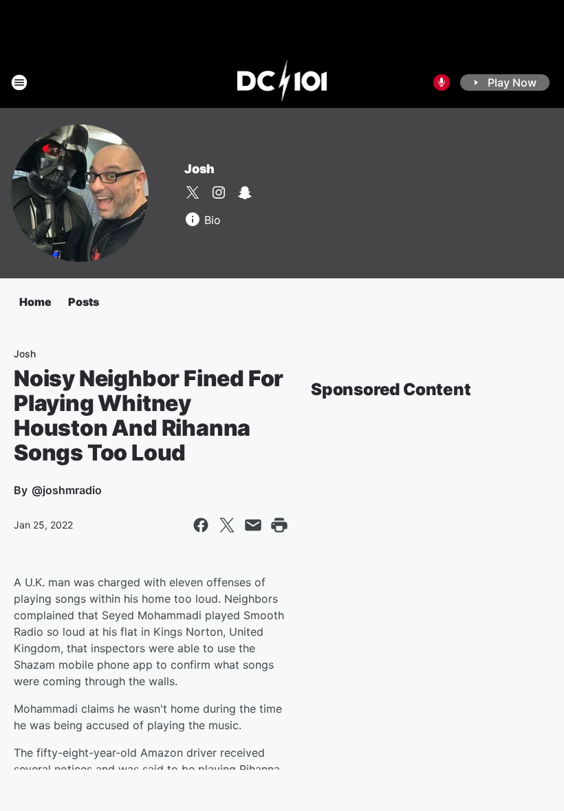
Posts (83, 302)
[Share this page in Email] (253, 525)
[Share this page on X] (227, 525)
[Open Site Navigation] (19, 82)
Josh (199, 169)
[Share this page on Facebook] (200, 525)
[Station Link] (282, 82)
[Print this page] (279, 525)
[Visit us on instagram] (218, 192)
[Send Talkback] (441, 82)
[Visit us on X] (192, 192)
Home (35, 302)
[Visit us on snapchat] (245, 192)
